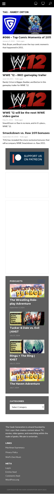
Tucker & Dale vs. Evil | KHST (24, 329)
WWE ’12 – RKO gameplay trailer (25, 75)
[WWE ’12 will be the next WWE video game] (27, 100)
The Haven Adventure (25, 383)
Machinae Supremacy (14, 447)
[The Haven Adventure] (27, 374)
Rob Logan (20, 41)
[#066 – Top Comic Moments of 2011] (27, 24)
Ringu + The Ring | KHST (22, 357)
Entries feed (11, 472)
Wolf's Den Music (13, 457)
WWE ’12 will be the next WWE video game (24, 114)
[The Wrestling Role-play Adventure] (27, 291)
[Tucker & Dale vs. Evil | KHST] (27, 318)
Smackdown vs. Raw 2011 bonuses (26, 133)
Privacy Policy (11, 452)
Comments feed (12, 476)
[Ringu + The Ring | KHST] (27, 346)
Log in (8, 468)
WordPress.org (12, 479)
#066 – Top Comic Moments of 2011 (27, 37)
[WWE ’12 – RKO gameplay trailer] (27, 62)
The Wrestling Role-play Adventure (23, 301)
